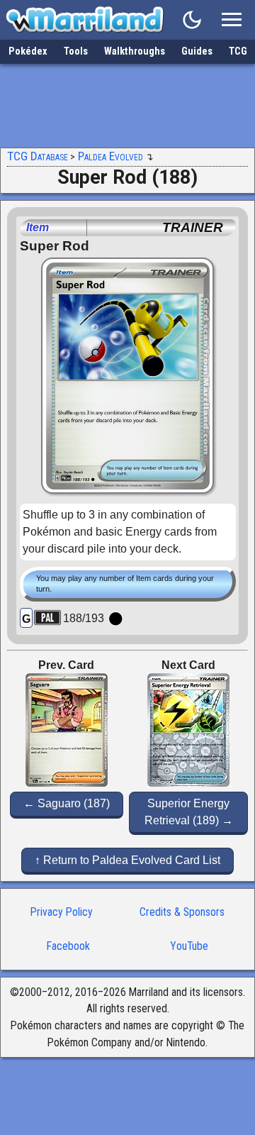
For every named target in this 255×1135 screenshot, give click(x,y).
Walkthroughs (134, 51)
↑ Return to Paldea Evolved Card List (127, 860)
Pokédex (27, 51)
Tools (76, 51)
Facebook (68, 946)
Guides (196, 51)
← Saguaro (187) (66, 803)
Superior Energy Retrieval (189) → (188, 811)
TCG (238, 51)
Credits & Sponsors (182, 912)
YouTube (189, 946)
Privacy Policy (61, 912)
